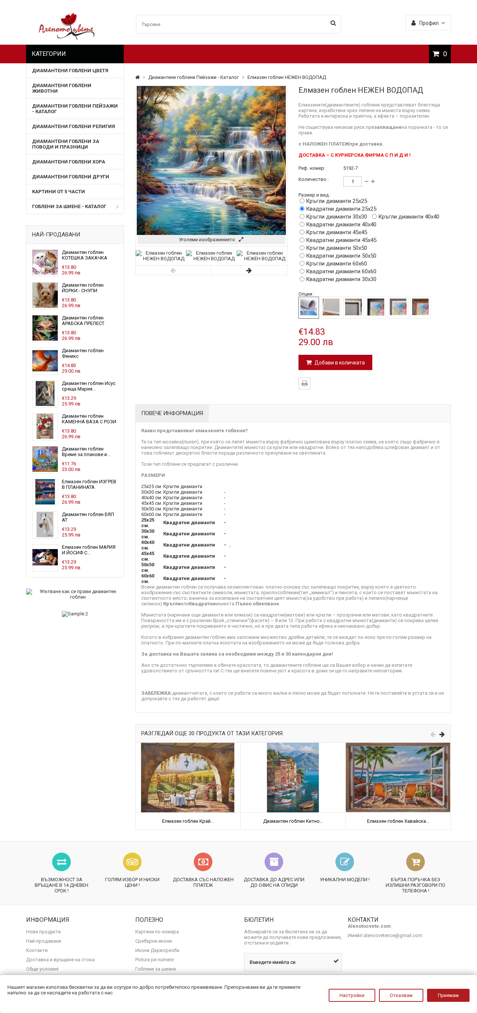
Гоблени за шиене (155, 969)
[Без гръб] (309, 308)
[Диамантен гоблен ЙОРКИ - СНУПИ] (45, 306)
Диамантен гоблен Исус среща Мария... (89, 386)
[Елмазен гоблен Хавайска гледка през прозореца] (398, 745)
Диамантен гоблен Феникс (83, 353)
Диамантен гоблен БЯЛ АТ (88, 517)
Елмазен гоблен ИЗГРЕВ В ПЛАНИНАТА (89, 484)
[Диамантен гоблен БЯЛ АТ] (45, 535)
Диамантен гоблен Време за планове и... (86, 451)
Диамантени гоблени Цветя (70, 70)
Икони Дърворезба (157, 950)
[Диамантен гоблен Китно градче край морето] (293, 745)
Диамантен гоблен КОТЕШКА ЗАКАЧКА (84, 255)
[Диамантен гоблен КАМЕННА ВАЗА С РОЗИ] (45, 437)
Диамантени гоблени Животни (61, 88)
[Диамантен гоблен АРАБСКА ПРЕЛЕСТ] (45, 339)
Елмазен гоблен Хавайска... (398, 821)
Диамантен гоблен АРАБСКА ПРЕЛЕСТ (83, 320)
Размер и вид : (314, 195)
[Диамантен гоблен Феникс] (45, 372)
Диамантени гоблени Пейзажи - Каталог (75, 108)
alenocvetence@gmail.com (393, 935)
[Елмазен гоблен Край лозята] (188, 745)
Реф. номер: (311, 168)
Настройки (351, 995)
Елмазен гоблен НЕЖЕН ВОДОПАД (286, 77)
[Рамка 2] (398, 308)
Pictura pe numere (154, 959)
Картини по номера (157, 931)
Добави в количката (339, 363)
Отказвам (401, 995)
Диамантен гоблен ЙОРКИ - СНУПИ (83, 287)
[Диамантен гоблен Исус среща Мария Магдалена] (45, 404)
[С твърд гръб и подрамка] (353, 308)
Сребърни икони (153, 941)
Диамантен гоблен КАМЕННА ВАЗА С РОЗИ (89, 418)
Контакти (37, 950)
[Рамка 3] (420, 308)
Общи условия (42, 969)
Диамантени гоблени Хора (68, 162)
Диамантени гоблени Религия (73, 126)
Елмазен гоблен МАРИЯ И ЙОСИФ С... (89, 549)
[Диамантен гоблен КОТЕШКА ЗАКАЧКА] (45, 273)
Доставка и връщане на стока (60, 959)
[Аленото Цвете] (67, 38)
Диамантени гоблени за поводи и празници (65, 144)
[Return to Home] (138, 77)
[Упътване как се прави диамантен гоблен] (75, 594)
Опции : (306, 294)
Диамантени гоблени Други (70, 176)
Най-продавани (56, 234)
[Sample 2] (75, 614)
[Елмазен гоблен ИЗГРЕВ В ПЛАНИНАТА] (45, 503)
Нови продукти (43, 931)
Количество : (313, 179)
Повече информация (172, 413)
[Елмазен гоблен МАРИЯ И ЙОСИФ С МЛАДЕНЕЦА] (45, 568)
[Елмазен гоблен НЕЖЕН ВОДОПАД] (161, 258)
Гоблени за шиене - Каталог (69, 206)
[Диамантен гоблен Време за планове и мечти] (45, 470)
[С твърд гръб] (331, 308)
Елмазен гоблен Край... (188, 821)
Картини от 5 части (58, 191)
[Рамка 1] (376, 308)
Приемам (448, 995)
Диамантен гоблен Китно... (293, 821)
